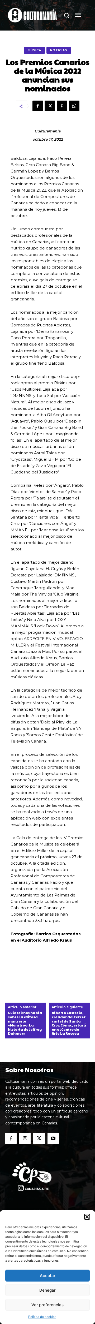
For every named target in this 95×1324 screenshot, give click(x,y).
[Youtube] (53, 1138)
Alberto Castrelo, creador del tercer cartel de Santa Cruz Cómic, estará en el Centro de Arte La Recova (69, 1023)
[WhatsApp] (74, 106)
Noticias (58, 50)
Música (34, 50)
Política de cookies (42, 1317)
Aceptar (47, 1275)
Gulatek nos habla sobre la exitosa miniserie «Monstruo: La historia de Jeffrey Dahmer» (25, 1023)
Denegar (47, 1290)
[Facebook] (37, 106)
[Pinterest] (62, 106)
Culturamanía (47, 131)
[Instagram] (25, 1138)
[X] (50, 106)
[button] (87, 1216)
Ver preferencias (47, 1304)
